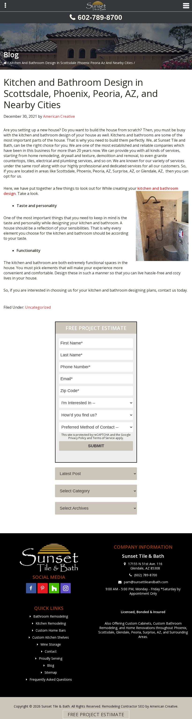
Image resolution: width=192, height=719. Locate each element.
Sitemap (50, 672)
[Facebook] (31, 588)
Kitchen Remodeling (51, 623)
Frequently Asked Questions (51, 679)
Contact (51, 651)
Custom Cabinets (138, 623)
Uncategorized (38, 307)
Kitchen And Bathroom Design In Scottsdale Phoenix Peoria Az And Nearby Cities (71, 63)
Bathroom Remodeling (50, 616)
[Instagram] (65, 588)
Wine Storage (51, 644)
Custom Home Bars (51, 630)
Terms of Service (104, 438)
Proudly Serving (50, 658)
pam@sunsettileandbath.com (146, 582)
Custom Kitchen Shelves (50, 637)
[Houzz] (54, 588)
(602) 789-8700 (145, 575)
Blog (50, 665)
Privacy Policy (77, 438)
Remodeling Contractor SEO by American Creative (139, 706)
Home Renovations (140, 628)
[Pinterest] (42, 588)
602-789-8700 (100, 17)
